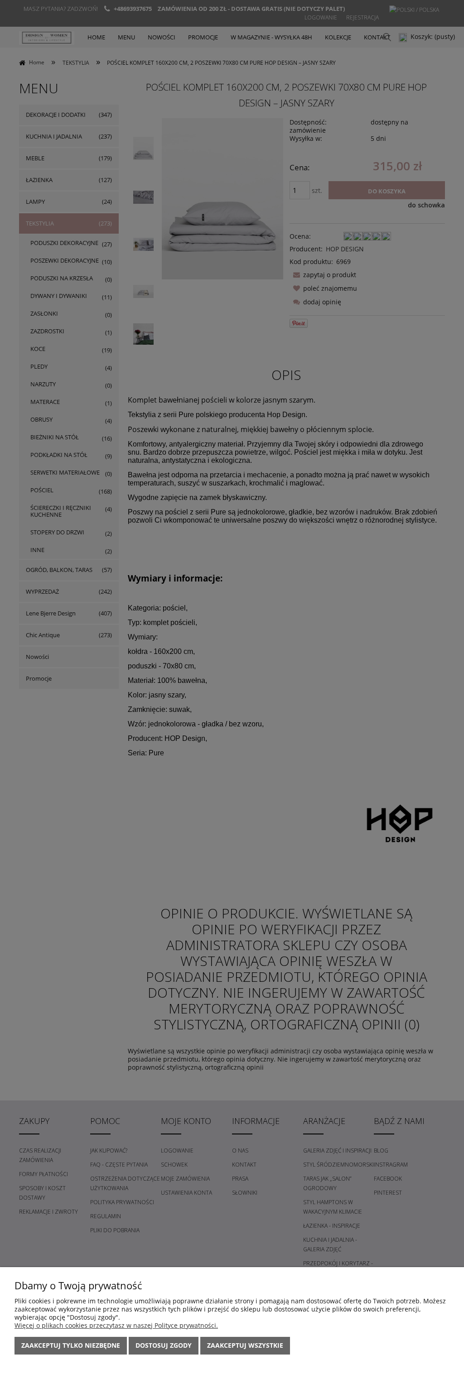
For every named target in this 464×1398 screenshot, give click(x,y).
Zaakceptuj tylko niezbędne (70, 1345)
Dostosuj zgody (163, 1345)
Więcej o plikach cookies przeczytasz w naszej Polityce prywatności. (116, 1325)
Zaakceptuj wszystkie (245, 1345)
